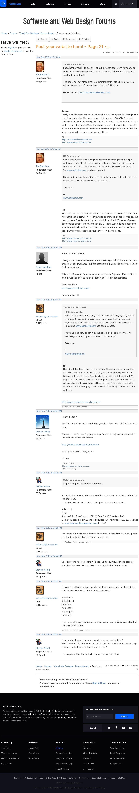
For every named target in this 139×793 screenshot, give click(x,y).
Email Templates (117, 753)
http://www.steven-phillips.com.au (76, 466)
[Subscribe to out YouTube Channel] (123, 728)
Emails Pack (34, 748)
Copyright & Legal (99, 778)
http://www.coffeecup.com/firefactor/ (81, 402)
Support (85, 4)
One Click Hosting (64, 753)
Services (60, 742)
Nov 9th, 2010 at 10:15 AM (48, 57)
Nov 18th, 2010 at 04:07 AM (49, 411)
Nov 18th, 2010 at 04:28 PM (49, 473)
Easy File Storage (64, 758)
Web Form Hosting (64, 763)
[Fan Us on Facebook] (116, 728)
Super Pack (34, 758)
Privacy (112, 778)
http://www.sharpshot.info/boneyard (80, 444)
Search (43, 39)
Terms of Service (94, 788)
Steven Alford (43, 486)
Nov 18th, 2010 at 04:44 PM (49, 556)
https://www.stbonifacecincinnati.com (77, 140)
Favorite (84, 39)
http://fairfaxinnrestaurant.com (94, 92)
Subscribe (69, 39)
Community (89, 742)
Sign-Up (124, 716)
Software (50, 4)
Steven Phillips (43, 431)
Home (4, 33)
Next (132, 52)
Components (116, 763)
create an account (13, 51)
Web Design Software (67, 778)
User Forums (88, 763)
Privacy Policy (79, 788)
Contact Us (6, 763)
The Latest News (9, 753)
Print (55, 39)
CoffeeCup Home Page (33, 778)
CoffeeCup (6, 742)
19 (113, 52)
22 (124, 52)
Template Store (118, 742)
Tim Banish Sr (42, 74)
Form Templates (117, 758)
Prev (108, 52)
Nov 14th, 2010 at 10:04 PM (49, 300)
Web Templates (117, 748)
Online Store (51, 778)
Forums (13, 33)
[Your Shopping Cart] (115, 4)
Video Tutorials (90, 753)
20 (116, 52)
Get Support (84, 778)
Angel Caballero (43, 267)
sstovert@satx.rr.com (47, 316)
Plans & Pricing (62, 769)
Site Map (121, 778)
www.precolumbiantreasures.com (80, 523)
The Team (6, 748)
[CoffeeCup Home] (15, 4)
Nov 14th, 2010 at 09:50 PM (49, 248)
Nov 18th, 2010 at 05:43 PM (49, 581)
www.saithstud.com (76, 170)
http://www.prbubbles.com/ (75, 288)
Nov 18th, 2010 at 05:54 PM (49, 634)
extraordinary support (64, 717)
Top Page (18, 778)
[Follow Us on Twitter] (109, 728)
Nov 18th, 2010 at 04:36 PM (49, 528)
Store (102, 4)
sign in (11, 47)
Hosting (67, 4)
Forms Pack (34, 753)
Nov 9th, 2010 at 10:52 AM (48, 149)
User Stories (88, 769)
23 (128, 52)
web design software (37, 714)
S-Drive (59, 748)
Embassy (87, 758)
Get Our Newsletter (10, 758)
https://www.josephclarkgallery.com (76, 142)
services (55, 714)
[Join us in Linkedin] (130, 728)
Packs (32, 4)
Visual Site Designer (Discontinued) (36, 33)
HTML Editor (55, 711)
